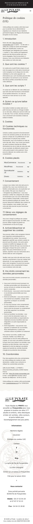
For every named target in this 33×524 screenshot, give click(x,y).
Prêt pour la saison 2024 (17, 476)
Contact (16, 444)
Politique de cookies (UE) (16, 439)
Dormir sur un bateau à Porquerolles (16, 472)
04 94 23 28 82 (21, 5)
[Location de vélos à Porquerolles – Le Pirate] (10, 11)
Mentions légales (16, 431)
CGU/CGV (16, 435)
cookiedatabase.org (12, 383)
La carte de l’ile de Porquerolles (16, 463)
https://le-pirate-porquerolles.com (19, 373)
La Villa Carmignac (16, 467)
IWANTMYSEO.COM (23, 521)
